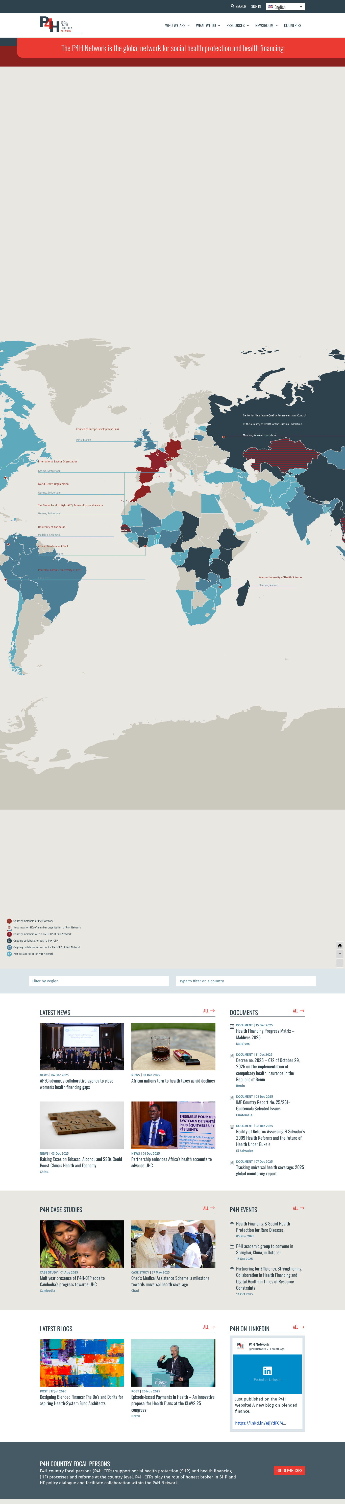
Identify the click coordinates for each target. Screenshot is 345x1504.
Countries (292, 25)
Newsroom (264, 25)
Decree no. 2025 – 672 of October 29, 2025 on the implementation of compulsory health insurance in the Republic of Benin (268, 1070)
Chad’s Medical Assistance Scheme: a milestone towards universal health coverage (170, 1281)
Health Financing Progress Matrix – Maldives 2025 (265, 1033)
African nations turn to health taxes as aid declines (173, 1080)
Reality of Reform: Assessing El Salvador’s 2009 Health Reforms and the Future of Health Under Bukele (270, 1137)
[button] (267, 1383)
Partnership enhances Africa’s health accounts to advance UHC (171, 1162)
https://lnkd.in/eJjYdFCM (259, 1423)
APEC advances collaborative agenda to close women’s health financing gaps (76, 1083)
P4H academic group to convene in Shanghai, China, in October (264, 1249)
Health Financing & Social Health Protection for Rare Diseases (263, 1226)
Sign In (256, 6)
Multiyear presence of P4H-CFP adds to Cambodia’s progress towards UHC (72, 1281)
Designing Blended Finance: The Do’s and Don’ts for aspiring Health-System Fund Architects (81, 1399)
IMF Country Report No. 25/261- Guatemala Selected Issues (263, 1105)
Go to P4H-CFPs (289, 1470)
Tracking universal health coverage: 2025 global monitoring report (270, 1170)
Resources (236, 25)
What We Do (206, 25)
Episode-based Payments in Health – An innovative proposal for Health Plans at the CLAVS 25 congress (173, 1403)
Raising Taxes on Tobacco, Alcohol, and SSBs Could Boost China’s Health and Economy (81, 1162)
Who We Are (175, 25)
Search (241, 6)
